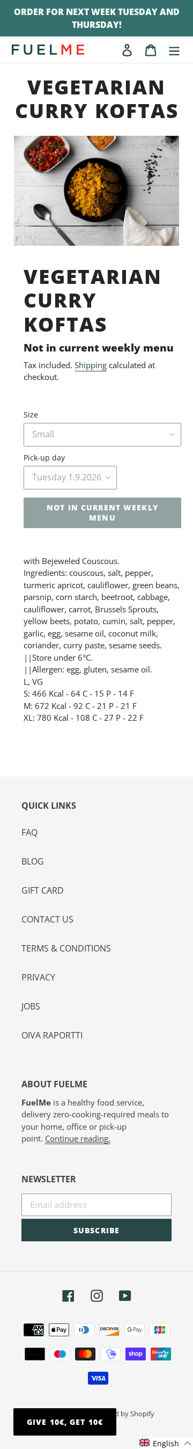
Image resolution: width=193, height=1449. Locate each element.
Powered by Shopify (122, 1413)
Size (31, 414)
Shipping (91, 365)
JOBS (30, 1006)
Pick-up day (44, 457)
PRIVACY (38, 977)
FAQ (29, 832)
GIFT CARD (42, 890)
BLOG (32, 861)
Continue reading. (77, 1138)
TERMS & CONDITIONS (66, 948)
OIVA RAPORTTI (52, 1035)
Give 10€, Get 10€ (65, 1422)
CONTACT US (47, 919)
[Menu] (174, 50)
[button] (165, 1443)
